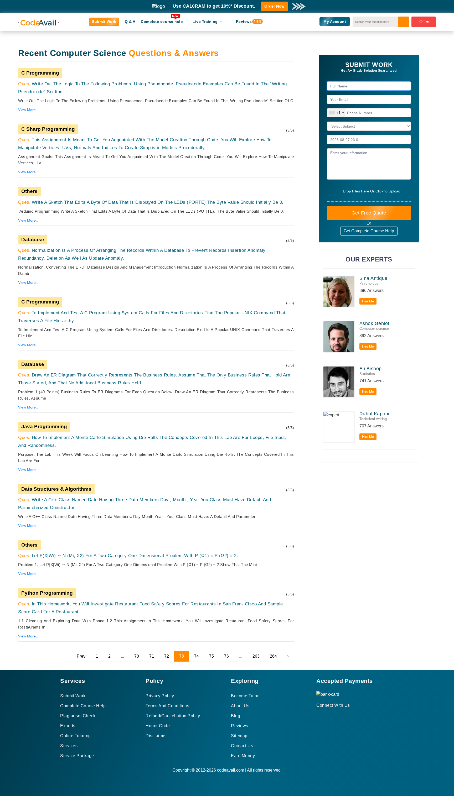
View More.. (28, 110)
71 (151, 656)
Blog (235, 716)
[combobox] (336, 112)
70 (136, 656)
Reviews (246, 21)
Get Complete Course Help (369, 231)
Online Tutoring (75, 736)
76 (226, 656)
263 (256, 656)
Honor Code (158, 726)
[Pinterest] (324, 715)
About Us (240, 706)
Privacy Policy (160, 696)
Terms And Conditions (167, 706)
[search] (403, 22)
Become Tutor (245, 696)
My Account (334, 21)
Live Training (206, 21)
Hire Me (368, 301)
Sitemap (239, 736)
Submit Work (104, 21)
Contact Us (242, 745)
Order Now (274, 6)
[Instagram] (331, 715)
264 (273, 656)
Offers (424, 21)
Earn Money (243, 755)
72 (166, 656)
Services (69, 745)
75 (211, 656)
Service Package (77, 755)
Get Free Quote (369, 213)
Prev (81, 656)
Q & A (130, 21)
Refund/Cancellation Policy (173, 716)
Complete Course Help (83, 706)
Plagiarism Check (77, 716)
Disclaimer (156, 736)
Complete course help (162, 21)
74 (196, 656)
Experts (67, 726)
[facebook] (318, 715)
